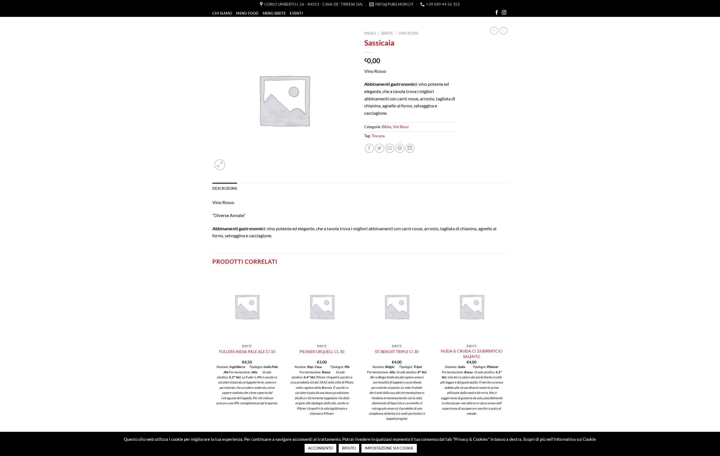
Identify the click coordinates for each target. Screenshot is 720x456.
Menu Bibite (274, 13)
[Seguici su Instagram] (504, 12)
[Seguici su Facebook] (496, 12)
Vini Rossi (408, 33)
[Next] (506, 351)
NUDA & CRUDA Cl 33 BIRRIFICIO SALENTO (471, 354)
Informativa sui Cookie (575, 439)
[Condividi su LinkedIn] (410, 148)
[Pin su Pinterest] (399, 148)
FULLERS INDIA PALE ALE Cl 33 (247, 351)
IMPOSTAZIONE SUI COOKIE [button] (389, 448)
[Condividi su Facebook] (369, 148)
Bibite (387, 33)
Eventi (296, 13)
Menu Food (247, 13)
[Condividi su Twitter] (379, 148)
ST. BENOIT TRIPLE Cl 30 (396, 351)
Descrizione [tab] (224, 188)
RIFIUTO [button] (349, 448)
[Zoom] (219, 164)
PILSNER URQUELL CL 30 (322, 351)
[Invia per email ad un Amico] (389, 148)
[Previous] (212, 351)
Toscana (378, 136)
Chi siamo (222, 13)
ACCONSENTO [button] (320, 448)
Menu (370, 33)
